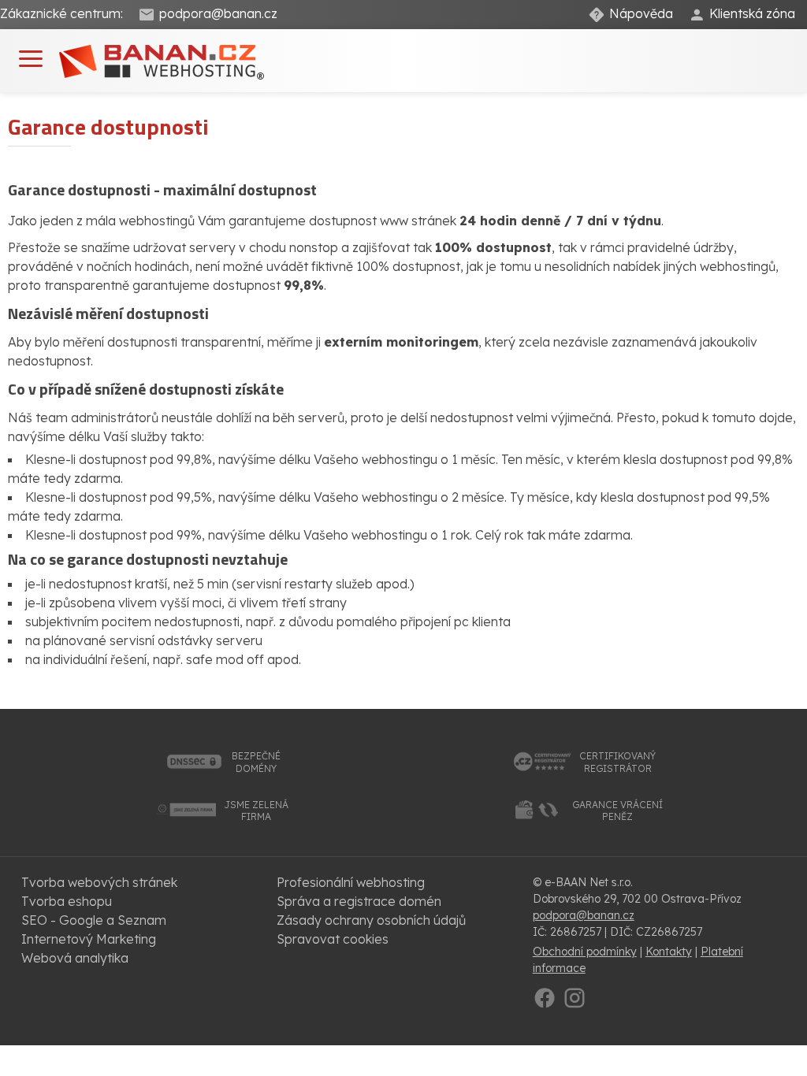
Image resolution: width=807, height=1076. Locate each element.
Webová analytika (74, 958)
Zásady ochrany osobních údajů (371, 920)
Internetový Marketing (88, 939)
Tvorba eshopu (66, 901)
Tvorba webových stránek (99, 882)
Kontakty (668, 951)
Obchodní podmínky (585, 951)
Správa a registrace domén (359, 901)
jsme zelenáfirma (256, 811)
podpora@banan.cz (218, 13)
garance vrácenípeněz (617, 811)
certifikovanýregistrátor (617, 762)
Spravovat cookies (333, 939)
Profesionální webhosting (351, 882)
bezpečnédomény (256, 762)
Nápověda (641, 13)
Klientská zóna (752, 13)
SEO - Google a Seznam (93, 920)
